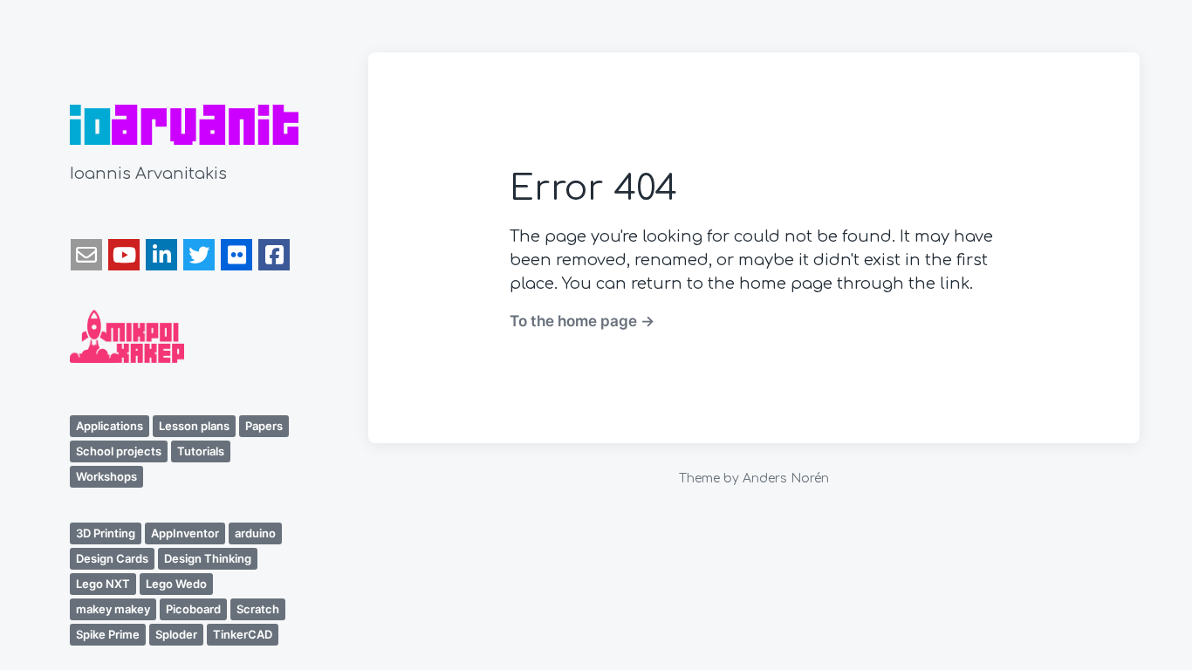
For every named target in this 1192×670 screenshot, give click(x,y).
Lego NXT (103, 584)
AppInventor (185, 533)
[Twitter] (199, 254)
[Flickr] (236, 254)
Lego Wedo (176, 584)
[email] (86, 254)
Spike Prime (108, 634)
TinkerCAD (242, 634)
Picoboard (193, 609)
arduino (255, 533)
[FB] (274, 254)
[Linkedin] (161, 254)
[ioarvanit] (184, 125)
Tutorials (200, 451)
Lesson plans (194, 426)
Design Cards (112, 558)
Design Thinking (207, 558)
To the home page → (582, 320)
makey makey (113, 609)
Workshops (106, 476)
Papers (264, 426)
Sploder (176, 634)
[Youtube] (124, 254)
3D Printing (105, 533)
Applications (109, 426)
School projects (118, 451)
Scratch (257, 609)
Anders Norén (786, 478)
